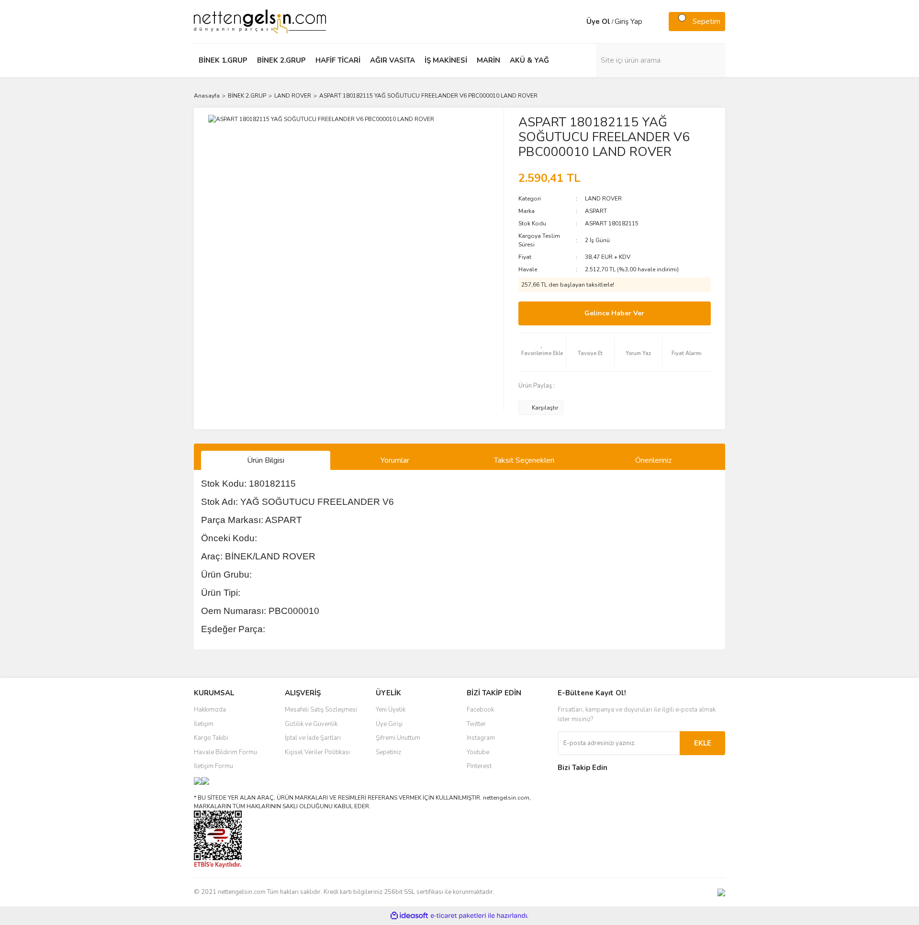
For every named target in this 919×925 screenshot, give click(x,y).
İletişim (203, 724)
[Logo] (260, 21)
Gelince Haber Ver (614, 313)
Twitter (476, 724)
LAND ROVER (603, 198)
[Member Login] (577, 21)
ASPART (596, 211)
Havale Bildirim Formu (225, 752)
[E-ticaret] (458, 916)
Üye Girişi (389, 724)
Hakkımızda (210, 709)
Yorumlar (395, 460)
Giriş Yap (628, 21)
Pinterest (479, 766)
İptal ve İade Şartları (313, 738)
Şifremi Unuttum (398, 738)
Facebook (480, 709)
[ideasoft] (409, 916)
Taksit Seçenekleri (524, 460)
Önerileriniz (653, 460)
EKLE (702, 743)
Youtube (478, 752)
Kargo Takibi (211, 738)
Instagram (481, 738)
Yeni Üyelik (390, 709)
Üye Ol (598, 21)
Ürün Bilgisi (265, 460)
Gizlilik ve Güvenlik (311, 724)
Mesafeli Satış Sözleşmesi (321, 709)
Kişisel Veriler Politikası (317, 752)
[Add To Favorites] (542, 352)
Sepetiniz (388, 752)
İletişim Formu (213, 766)
